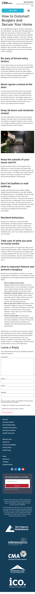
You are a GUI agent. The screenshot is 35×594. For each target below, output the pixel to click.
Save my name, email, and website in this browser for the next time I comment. (17, 401)
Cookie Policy (7, 450)
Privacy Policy (7, 447)
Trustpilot (5, 462)
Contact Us (6, 442)
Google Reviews (7, 464)
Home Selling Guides (9, 425)
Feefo (4, 456)
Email (3, 385)
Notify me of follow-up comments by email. (16, 405)
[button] (29, 11)
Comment (4, 357)
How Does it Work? (8, 422)
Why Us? (5, 419)
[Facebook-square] (12, 469)
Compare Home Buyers (10, 427)
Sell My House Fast (8, 433)
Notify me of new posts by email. (13, 408)
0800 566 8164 (28, 2)
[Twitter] (19, 469)
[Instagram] (15, 469)
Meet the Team (7, 439)
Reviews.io (6, 459)
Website (3, 392)
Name (3, 378)
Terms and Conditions (9, 445)
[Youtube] (23, 469)
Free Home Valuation (9, 430)
